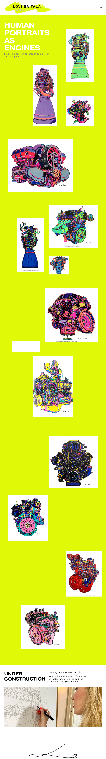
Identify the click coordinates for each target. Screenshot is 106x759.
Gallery (99, 7)
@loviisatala (71, 681)
